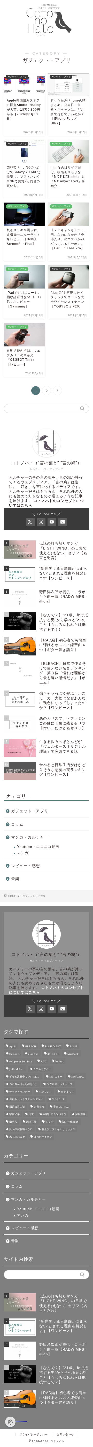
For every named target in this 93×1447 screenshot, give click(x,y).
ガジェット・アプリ (29, 811)
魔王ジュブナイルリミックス (58, 1129)
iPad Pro (33, 1054)
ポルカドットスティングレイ (26, 1099)
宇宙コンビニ (61, 1106)
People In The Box (20, 1061)
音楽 (15, 878)
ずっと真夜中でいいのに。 (24, 1076)
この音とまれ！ (42, 1069)
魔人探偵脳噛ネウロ (21, 1129)
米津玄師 (31, 1121)
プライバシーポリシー (33, 1434)
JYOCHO (53, 1054)
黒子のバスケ (17, 1136)
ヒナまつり (67, 1091)
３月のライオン (43, 1136)
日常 (31, 1114)
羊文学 (49, 1121)
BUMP (73, 1046)
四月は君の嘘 (17, 1106)
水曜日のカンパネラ (54, 1114)
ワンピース (58, 1099)
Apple (12, 1046)
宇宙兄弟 (14, 1114)
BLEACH (30, 1046)
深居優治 (80, 1114)
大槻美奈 (39, 1106)
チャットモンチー (19, 1091)
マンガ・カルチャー (29, 837)
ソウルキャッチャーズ (60, 1084)
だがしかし (77, 1076)
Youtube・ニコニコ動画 (38, 847)
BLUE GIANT (53, 1046)
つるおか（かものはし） (23, 1084)
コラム (17, 824)
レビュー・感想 (25, 865)
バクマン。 (45, 1091)
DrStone (14, 1054)
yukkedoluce (16, 1069)
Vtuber (59, 1061)
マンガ (23, 853)
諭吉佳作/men (70, 1121)
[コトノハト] (46, 40)
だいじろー (55, 1076)
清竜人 (13, 1121)
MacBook (73, 1054)
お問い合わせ (65, 1434)
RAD (43, 1061)
